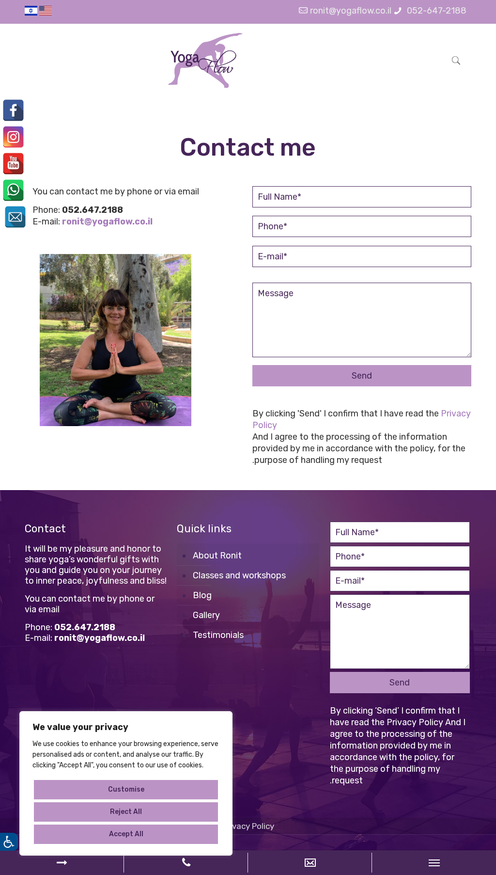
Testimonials (218, 635)
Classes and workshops (239, 575)
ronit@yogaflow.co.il (350, 10)
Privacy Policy (415, 722)
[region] (125, 783)
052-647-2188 (435, 10)
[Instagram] (13, 137)
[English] (45, 12)
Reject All (126, 812)
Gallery (206, 615)
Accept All (126, 834)
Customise (126, 789)
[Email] (15, 217)
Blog (202, 595)
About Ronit (217, 555)
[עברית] (31, 12)
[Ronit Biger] (205, 60)
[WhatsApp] (13, 190)
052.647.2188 (92, 210)
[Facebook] (13, 110)
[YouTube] (13, 163)
